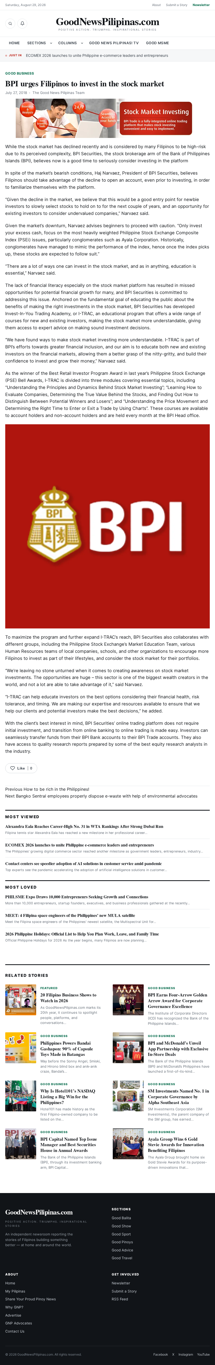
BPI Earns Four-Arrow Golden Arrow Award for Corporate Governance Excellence (177, 1000)
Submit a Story (176, 5)
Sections (36, 43)
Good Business (19, 73)
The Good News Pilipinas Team (59, 93)
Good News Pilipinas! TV (114, 43)
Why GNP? (14, 1307)
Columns (67, 43)
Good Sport (121, 1234)
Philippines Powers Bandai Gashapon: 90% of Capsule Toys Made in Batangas (66, 1049)
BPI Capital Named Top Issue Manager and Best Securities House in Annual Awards (68, 1145)
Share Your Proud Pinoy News (30, 1299)
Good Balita (121, 1218)
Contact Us (14, 1331)
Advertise (13, 1315)
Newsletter (201, 5)
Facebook (160, 1354)
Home (14, 43)
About (156, 5)
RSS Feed (120, 1299)
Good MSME (157, 43)
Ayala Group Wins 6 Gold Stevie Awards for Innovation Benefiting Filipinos (176, 1145)
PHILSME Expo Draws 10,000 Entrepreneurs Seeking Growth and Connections (76, 897)
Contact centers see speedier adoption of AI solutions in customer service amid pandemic (83, 863)
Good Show (121, 1226)
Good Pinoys (122, 1242)
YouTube (203, 1354)
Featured (49, 988)
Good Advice (122, 1250)
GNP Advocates (18, 1323)
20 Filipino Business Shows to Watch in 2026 (68, 997)
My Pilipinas (15, 1291)
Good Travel (122, 1258)
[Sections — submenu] (51, 43)
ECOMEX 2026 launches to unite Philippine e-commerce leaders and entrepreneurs (97, 55)
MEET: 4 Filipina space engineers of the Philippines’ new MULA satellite (70, 915)
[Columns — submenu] (82, 43)
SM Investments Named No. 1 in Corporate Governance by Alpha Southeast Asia (178, 1097)
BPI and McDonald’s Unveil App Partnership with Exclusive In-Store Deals (178, 1049)
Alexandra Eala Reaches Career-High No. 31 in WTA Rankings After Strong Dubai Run (84, 826)
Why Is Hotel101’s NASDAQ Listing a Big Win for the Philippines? (67, 1097)
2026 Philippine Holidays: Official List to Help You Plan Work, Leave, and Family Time (82, 934)
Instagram (186, 1354)
